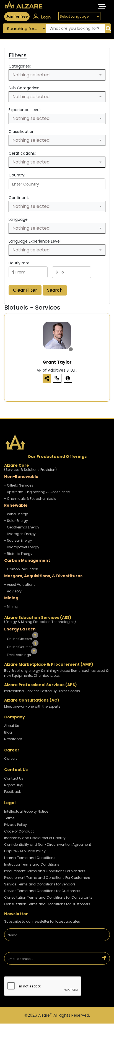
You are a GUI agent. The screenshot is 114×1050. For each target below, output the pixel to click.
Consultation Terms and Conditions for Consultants (48, 897)
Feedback (12, 791)
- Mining (11, 606)
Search (55, 290)
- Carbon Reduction (21, 569)
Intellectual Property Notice (26, 811)
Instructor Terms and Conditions (31, 864)
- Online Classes (18, 639)
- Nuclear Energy (18, 540)
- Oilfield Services (18, 485)
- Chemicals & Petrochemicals (30, 498)
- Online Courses (18, 646)
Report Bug (13, 785)
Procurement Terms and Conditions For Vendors (44, 871)
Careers (10, 758)
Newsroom (13, 739)
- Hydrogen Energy (20, 533)
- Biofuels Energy (18, 553)
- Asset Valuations (19, 584)
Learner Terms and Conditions (29, 857)
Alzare (44, 1015)
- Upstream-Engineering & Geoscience (37, 492)
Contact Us (13, 778)
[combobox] (57, 75)
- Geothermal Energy (21, 527)
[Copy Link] (57, 378)
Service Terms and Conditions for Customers (42, 890)
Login (46, 17)
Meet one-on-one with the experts (32, 706)
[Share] (47, 378)
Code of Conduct (19, 831)
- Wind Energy (16, 514)
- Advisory (13, 591)
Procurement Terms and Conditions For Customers (47, 877)
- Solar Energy (16, 520)
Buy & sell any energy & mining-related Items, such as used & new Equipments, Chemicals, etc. (56, 673)
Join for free (17, 16)
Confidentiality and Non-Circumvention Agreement (47, 844)
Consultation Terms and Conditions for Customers (47, 904)
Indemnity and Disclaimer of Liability (35, 838)
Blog (8, 732)
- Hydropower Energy (21, 547)
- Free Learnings (18, 654)
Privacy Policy (15, 824)
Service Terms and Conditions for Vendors (40, 884)
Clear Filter (25, 290)
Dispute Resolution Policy (25, 851)
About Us (11, 725)
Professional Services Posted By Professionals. (42, 691)
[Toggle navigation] (102, 6)
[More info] (68, 378)
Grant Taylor (57, 362)
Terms (9, 818)
